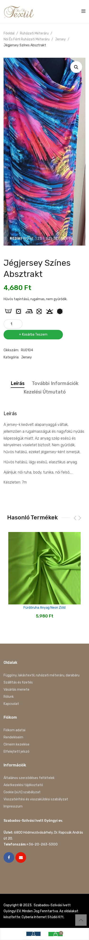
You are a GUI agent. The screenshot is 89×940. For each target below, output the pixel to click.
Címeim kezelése (16, 744)
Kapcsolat (11, 704)
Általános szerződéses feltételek (29, 778)
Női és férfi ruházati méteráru (27, 39)
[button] (76, 67)
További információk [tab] (55, 383)
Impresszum (13, 806)
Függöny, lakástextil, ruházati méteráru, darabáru (42, 675)
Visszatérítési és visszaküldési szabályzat (36, 799)
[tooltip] (8, 311)
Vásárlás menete (16, 690)
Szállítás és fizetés (18, 682)
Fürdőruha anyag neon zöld (44, 608)
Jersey (60, 39)
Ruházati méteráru (34, 33)
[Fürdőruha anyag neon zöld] (44, 568)
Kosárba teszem (34, 334)
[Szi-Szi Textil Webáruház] (19, 11)
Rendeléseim (13, 737)
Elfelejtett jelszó (16, 752)
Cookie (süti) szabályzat (22, 792)
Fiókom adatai (14, 730)
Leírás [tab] (17, 383)
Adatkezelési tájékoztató (23, 785)
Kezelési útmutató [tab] (44, 392)
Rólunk (9, 697)
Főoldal (9, 33)
